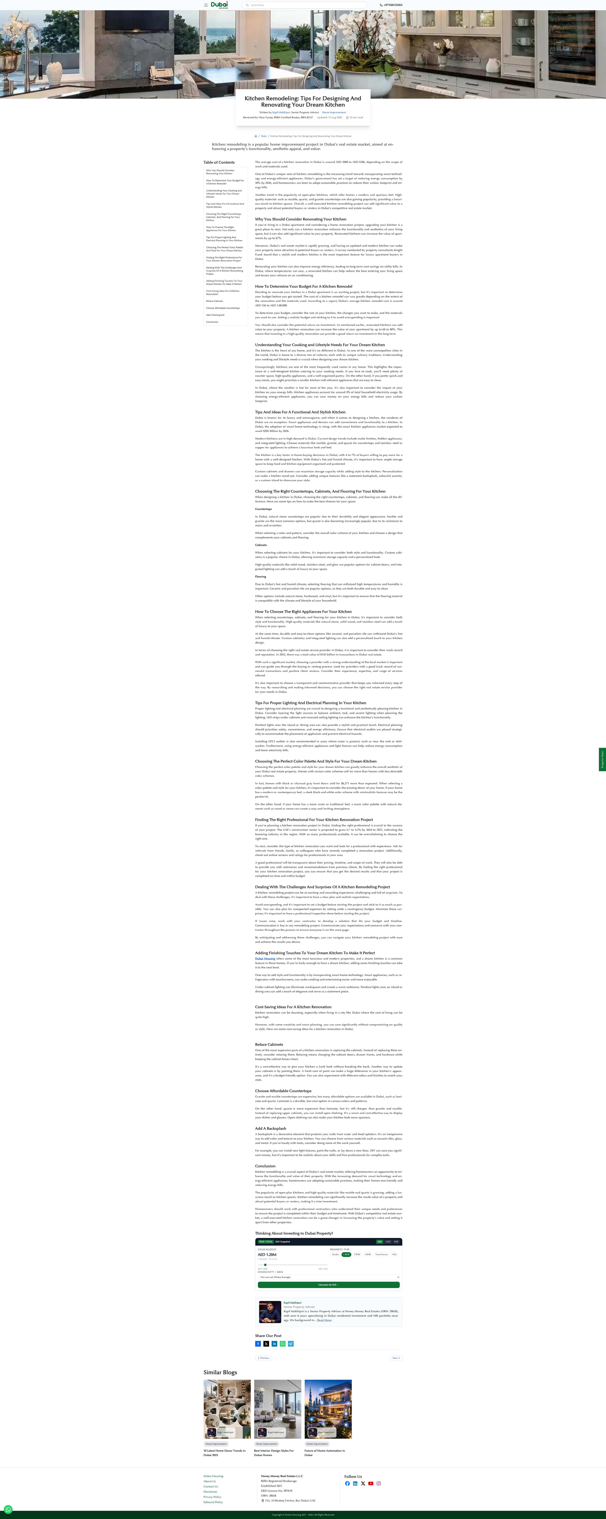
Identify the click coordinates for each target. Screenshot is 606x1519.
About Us (210, 1481)
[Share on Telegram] (291, 1344)
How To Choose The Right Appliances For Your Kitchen (221, 228)
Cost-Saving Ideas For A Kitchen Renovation (222, 292)
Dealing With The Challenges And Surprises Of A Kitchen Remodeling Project (224, 271)
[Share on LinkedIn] (274, 1344)
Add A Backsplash (215, 315)
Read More (324, 1320)
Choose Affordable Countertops (223, 308)
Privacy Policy (212, 1497)
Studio (335, 1254)
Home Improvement (334, 112)
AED (380, 1242)
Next (394, 1358)
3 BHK (368, 1254)
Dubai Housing (213, 1476)
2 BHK (357, 1254)
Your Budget (267, 1250)
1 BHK (346, 1254)
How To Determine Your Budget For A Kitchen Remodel (225, 182)
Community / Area (270, 1272)
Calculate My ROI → (328, 1285)
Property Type (340, 1250)
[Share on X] (266, 1344)
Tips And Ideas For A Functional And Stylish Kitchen (225, 205)
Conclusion (212, 322)
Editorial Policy (213, 1502)
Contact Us (211, 1486)
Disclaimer (210, 1492)
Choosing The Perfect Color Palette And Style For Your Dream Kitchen (224, 249)
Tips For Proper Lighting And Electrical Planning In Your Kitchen (224, 239)
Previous (264, 1358)
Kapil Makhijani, (281, 112)
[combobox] (304, 5)
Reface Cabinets (214, 301)
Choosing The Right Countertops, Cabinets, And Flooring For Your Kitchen (224, 217)
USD (388, 1242)
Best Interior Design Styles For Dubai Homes (274, 1453)
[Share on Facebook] (258, 1344)
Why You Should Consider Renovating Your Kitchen (220, 172)
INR (396, 1242)
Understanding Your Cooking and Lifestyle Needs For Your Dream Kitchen (224, 194)
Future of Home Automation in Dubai (325, 1453)
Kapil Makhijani (225, 1432)
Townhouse (381, 1254)
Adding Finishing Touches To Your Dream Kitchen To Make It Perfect (224, 282)
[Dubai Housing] (255, 136)
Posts (264, 136)
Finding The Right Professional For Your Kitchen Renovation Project (224, 259)
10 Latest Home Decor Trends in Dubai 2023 (225, 1453)
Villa (394, 1254)
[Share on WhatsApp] (282, 1344)
